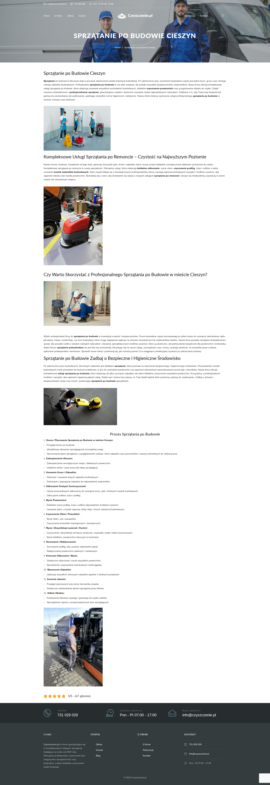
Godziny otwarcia (131, 710)
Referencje (189, 16)
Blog (98, 755)
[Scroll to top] (261, 776)
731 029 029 (79, 4)
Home (47, 16)
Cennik (82, 16)
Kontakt (204, 16)
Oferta (70, 16)
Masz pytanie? (191, 710)
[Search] (222, 15)
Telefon (62, 710)
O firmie (58, 16)
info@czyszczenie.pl (57, 4)
